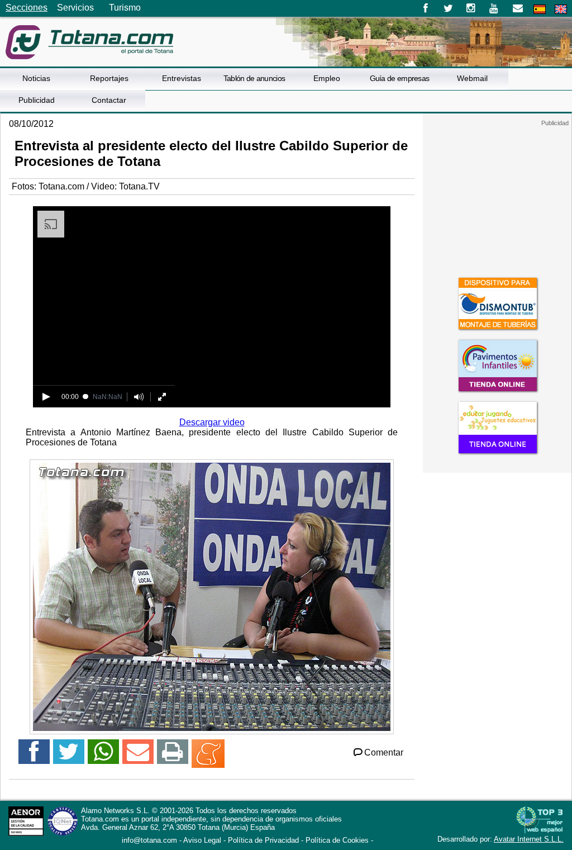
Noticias (36, 78)
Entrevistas (181, 78)
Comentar (383, 752)
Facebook (425, 8)
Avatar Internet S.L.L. (529, 839)
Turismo (125, 7)
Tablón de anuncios (254, 78)
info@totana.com (149, 840)
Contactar (109, 100)
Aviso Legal (202, 840)
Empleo (326, 78)
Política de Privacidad (263, 840)
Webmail (472, 78)
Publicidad (36, 100)
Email (517, 8)
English (560, 9)
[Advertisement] (497, 197)
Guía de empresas (400, 78)
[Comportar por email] (138, 756)
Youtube (494, 8)
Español (539, 9)
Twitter (448, 8)
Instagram (471, 8)
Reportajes (109, 78)
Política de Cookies (337, 840)
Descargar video (212, 422)
